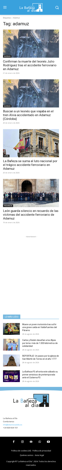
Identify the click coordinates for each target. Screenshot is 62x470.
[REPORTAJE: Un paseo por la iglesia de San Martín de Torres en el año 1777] (11, 360)
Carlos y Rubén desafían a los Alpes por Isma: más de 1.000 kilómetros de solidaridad (40, 343)
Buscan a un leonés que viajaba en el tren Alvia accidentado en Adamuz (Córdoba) (28, 115)
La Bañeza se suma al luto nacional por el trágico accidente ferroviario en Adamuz (30, 164)
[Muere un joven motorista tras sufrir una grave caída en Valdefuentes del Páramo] (11, 329)
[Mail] (31, 442)
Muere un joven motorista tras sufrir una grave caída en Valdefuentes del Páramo (39, 327)
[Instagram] (22, 442)
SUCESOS (7, 56)
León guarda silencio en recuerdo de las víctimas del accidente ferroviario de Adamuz (30, 214)
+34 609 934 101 (10, 428)
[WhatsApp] (39, 442)
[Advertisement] (31, 269)
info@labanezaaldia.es (12, 425)
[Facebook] (13, 442)
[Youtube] (48, 442)
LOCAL (6, 156)
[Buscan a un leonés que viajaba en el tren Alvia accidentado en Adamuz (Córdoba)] (31, 93)
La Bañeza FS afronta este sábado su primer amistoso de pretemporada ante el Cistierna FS (40, 374)
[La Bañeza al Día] (31, 7)
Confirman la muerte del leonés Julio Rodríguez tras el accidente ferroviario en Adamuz (29, 65)
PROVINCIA (8, 206)
